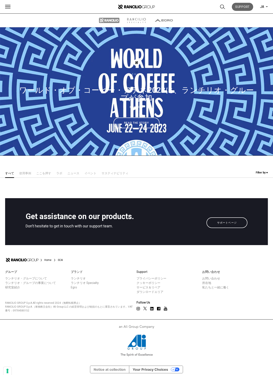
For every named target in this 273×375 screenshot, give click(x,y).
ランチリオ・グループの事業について (30, 283)
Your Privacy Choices (150, 369)
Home (47, 260)
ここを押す (43, 173)
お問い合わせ (211, 278)
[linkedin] (152, 308)
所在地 (206, 283)
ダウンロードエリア (149, 292)
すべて (9, 173)
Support (242, 7)
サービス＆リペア (148, 287)
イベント (136, 74)
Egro (74, 287)
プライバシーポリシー (151, 278)
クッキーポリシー (148, 283)
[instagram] (138, 308)
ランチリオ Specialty (85, 283)
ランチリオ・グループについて (26, 278)
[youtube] (165, 309)
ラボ (59, 173)
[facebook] (158, 308)
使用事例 (25, 173)
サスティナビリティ (115, 173)
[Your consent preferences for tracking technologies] (7, 371)
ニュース (73, 173)
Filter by (261, 172)
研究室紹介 (12, 287)
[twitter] (145, 308)
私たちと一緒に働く (215, 287)
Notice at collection (110, 369)
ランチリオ (78, 278)
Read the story (136, 122)
